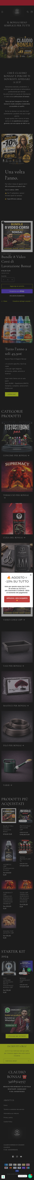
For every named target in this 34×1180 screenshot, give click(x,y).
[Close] (31, 575)
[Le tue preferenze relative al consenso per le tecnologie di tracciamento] (3, 1177)
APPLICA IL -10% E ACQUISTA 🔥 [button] (17, 599)
